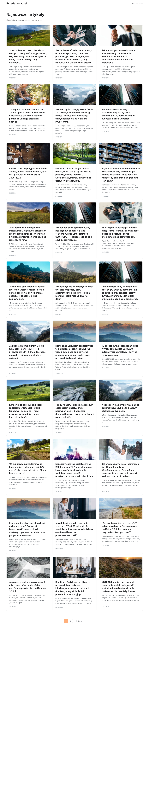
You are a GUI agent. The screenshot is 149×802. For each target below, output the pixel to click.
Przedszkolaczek (17, 3)
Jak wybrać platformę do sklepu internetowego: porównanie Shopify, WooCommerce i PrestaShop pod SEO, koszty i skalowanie (118, 56)
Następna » (79, 621)
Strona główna (136, 3)
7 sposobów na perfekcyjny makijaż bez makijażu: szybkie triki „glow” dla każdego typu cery (120, 408)
